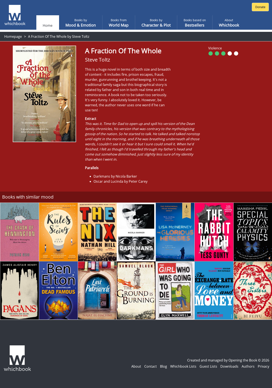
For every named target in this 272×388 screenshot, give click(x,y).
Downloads (229, 366)
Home (47, 25)
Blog (163, 366)
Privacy (263, 366)
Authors (248, 366)
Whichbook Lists (183, 366)
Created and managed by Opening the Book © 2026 (228, 360)
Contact (150, 366)
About (136, 366)
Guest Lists (208, 366)
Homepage (13, 36)
